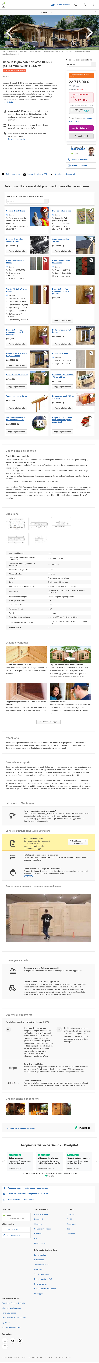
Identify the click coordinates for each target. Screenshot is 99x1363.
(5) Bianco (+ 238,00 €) (17, 311)
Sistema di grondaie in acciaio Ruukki (15, 240)
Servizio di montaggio (42, 1229)
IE (70, 1357)
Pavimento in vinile (60, 353)
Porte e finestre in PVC (43, 1279)
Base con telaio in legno (62, 211)
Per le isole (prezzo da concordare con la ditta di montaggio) (16, 220)
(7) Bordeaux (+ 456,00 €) (18, 320)
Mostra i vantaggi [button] (49, 722)
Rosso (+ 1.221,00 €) (63, 273)
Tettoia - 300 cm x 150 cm (16, 396)
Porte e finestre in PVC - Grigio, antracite (16, 354)
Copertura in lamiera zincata (15, 261)
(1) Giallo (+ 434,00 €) (17, 298)
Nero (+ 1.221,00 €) (62, 276)
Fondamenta (39, 1260)
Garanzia (38, 1234)
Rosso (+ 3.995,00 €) (17, 270)
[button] (96, 12)
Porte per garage (40, 1284)
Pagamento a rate (41, 1214)
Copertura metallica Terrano (60, 240)
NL (56, 1357)
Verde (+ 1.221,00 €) (62, 270)
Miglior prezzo (39, 1243)
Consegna (38, 1224)
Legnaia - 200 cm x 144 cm (17, 375)
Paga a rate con (78, 111)
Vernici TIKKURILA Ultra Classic (16, 290)
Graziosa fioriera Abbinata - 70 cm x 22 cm (63, 376)
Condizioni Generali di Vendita (13, 1303)
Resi (36, 1238)
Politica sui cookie (9, 1313)
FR (41, 1357)
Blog (68, 1229)
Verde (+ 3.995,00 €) (16, 279)
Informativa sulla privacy (11, 1308)
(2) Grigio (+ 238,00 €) (17, 302)
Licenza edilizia (40, 1255)
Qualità (69, 1219)
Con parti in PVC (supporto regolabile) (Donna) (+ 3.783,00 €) (61, 220)
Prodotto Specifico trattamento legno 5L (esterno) (15, 332)
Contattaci (71, 1234)
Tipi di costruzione (41, 1265)
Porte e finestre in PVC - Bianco (62, 331)
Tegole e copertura (41, 1274)
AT (63, 1357)
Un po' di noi (71, 1214)
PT (52, 1357)
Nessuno (12, 215)
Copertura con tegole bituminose (61, 261)
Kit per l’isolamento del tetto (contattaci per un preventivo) (62, 419)
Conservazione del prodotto (45, 1289)
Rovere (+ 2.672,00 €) (63, 361)
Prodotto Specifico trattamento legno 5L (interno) (61, 291)
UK (37, 1357)
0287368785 (78, 149)
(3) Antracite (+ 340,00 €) (18, 305)
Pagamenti (38, 1219)
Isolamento (38, 1269)
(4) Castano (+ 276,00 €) (18, 308)
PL (67, 1357)
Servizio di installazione (16, 211)
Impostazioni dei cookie (11, 1327)
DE (45, 1357)
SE (60, 1357)
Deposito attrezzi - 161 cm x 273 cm (63, 397)
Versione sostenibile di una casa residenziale (15, 418)
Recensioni (71, 1224)
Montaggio (38, 1294)
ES (49, 1357)
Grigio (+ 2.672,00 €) (63, 364)
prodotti (47, 12)
